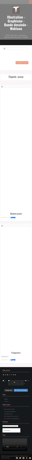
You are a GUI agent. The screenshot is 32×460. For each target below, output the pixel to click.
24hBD (6, 399)
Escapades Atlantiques (10, 411)
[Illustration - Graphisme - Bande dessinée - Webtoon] (16, 9)
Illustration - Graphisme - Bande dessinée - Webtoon (16, 22)
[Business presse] (16, 147)
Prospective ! (16, 352)
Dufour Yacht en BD (9, 409)
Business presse (16, 213)
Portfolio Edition (8, 414)
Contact (6, 401)
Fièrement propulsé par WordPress (10, 456)
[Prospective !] (16, 286)
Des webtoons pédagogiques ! (12, 418)
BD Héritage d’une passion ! (21, 63)
